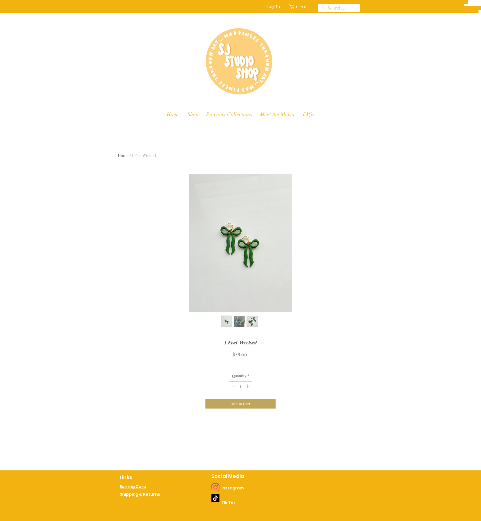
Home (123, 155)
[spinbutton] (240, 386)
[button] (299, 6)
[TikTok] (215, 498)
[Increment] (248, 386)
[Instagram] (215, 487)
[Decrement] (233, 386)
